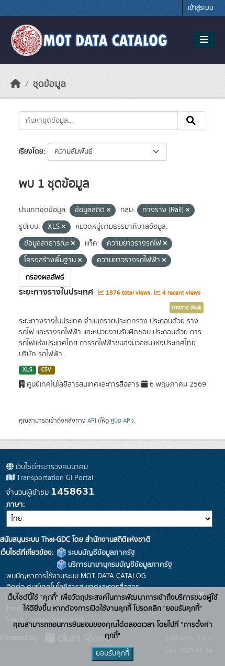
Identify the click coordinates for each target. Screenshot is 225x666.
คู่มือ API (121, 420)
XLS (27, 370)
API (91, 420)
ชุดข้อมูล (49, 84)
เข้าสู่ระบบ (200, 8)
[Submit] (191, 120)
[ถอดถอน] (108, 210)
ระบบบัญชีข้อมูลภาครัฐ (100, 552)
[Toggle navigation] (204, 40)
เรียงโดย (31, 151)
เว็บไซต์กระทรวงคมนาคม (51, 467)
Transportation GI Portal (54, 478)
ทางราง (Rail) (186, 307)
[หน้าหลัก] (15, 84)
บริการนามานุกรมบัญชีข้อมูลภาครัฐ (119, 564)
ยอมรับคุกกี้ (112, 653)
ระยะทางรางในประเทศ (57, 292)
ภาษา (14, 504)
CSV (46, 370)
